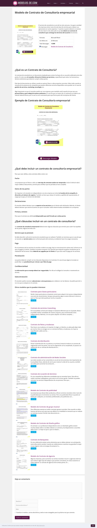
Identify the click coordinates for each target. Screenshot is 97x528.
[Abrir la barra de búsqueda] (83, 3)
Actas (48, 3)
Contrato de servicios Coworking (43, 308)
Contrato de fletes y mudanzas (42, 324)
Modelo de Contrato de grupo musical (45, 407)
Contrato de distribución (40, 341)
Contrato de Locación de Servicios (44, 374)
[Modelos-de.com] (26, 3)
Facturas (71, 3)
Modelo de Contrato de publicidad (44, 390)
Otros (77, 3)
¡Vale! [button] (93, 525)
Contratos (63, 3)
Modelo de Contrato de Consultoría (62, 47)
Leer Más (33, 300)
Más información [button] (41, 525)
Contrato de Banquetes (39, 440)
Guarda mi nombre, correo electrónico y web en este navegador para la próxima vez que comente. (45, 512)
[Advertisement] (48, 18)
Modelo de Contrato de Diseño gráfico (45, 423)
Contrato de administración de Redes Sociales (48, 357)
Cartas (55, 3)
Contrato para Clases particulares (43, 292)
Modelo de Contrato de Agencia (43, 456)
